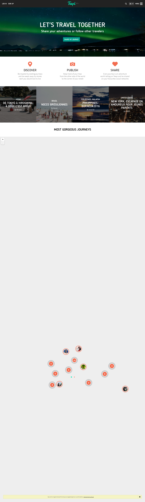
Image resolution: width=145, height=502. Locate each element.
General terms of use (89, 497)
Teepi (72, 3)
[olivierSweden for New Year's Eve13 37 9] (78, 348)
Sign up (11, 4)
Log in (4, 4)
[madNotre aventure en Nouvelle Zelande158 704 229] (125, 389)
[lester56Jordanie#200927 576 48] (83, 367)
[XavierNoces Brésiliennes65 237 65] (59, 384)
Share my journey (71, 39)
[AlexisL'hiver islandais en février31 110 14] (66, 351)
